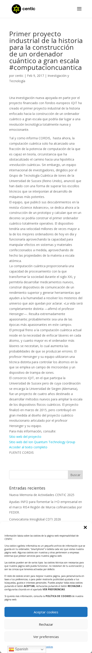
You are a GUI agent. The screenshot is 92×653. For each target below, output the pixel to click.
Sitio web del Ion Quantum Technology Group (42, 442)
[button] (85, 527)
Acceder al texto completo (28, 447)
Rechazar (46, 624)
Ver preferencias (46, 636)
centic (19, 75)
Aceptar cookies (46, 612)
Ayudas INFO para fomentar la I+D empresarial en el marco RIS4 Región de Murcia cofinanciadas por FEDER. (45, 507)
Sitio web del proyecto (25, 436)
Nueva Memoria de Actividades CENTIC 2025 (41, 495)
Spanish (21, 649)
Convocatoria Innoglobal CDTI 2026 (35, 519)
